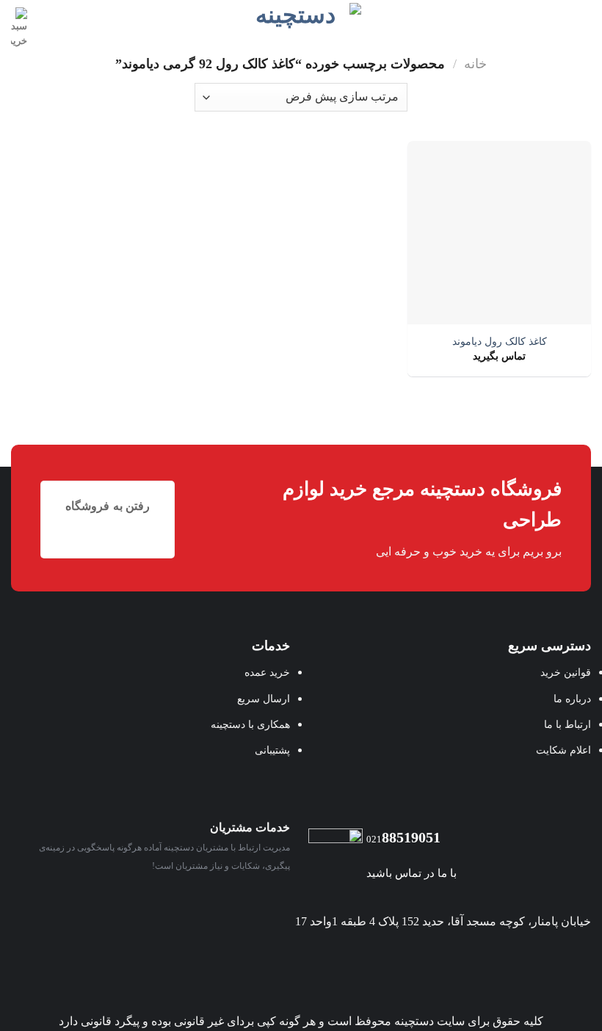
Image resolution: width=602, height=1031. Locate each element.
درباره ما (572, 698)
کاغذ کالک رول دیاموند (499, 341)
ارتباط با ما (567, 724)
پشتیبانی (272, 750)
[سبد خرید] (19, 28)
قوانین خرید (565, 672)
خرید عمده (267, 672)
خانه (475, 64)
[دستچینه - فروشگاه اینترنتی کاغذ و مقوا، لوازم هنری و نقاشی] (301, 18)
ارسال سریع (263, 698)
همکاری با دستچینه (250, 724)
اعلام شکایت (563, 750)
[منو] (582, 19)
